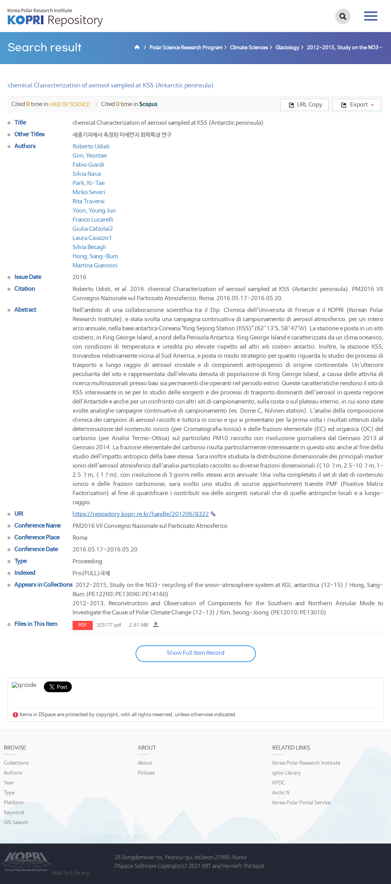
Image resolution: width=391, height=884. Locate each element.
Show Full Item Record (196, 653)
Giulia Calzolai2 (93, 229)
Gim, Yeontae (90, 156)
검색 (343, 16)
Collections (16, 763)
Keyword (14, 813)
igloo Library (286, 773)
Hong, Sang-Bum (95, 256)
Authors (13, 773)
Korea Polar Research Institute (306, 763)
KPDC (278, 783)
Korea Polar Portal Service (301, 803)
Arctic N (280, 793)
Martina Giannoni (95, 265)
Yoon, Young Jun (94, 210)
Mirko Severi (89, 192)
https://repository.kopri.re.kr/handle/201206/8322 (141, 514)
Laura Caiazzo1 (92, 238)
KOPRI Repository (55, 17)
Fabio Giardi (88, 165)
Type (9, 793)
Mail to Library (70, 873)
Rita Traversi (89, 201)
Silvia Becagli (89, 247)
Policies (146, 773)
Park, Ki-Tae (89, 183)
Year (9, 783)
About (145, 763)
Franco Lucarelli (93, 220)
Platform (14, 803)
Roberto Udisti (91, 146)
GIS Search (16, 823)
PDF (82, 625)
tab (370, 13)
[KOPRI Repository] (138, 48)
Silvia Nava (87, 174)
